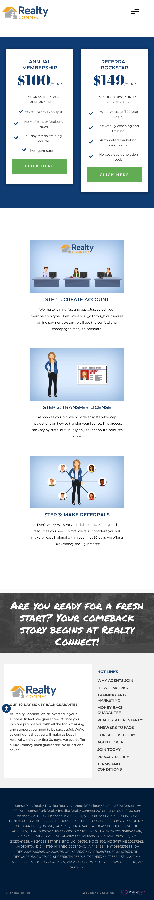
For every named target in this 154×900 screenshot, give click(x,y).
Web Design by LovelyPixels (98, 892)
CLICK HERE (39, 166)
